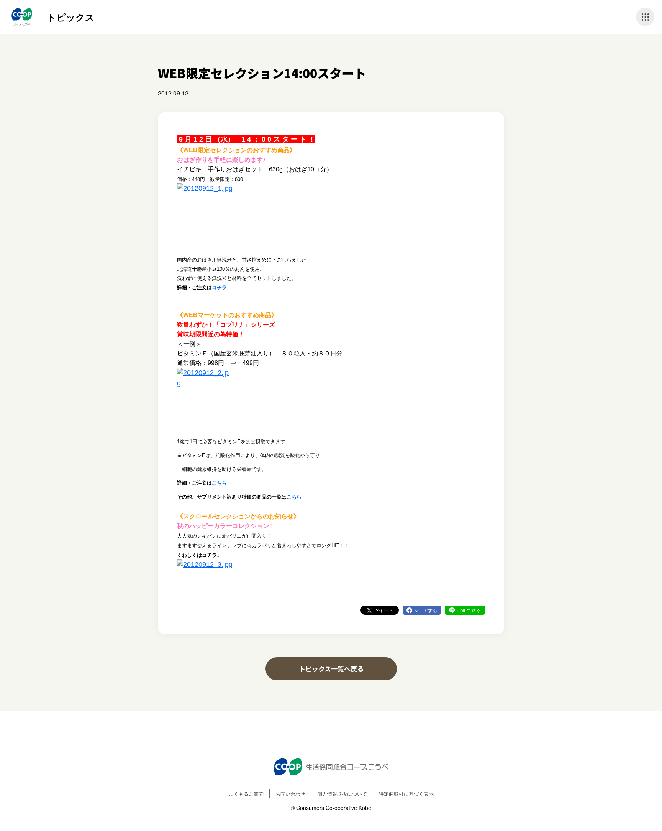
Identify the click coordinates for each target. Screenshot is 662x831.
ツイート (383, 610)
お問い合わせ (290, 793)
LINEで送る (469, 610)
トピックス (71, 16)
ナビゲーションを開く (645, 17)
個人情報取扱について (342, 793)
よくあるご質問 (246, 793)
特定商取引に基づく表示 (406, 793)
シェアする (425, 610)
